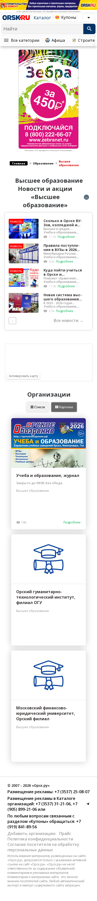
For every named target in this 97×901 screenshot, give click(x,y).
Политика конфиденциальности (40, 839)
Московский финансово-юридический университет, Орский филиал (45, 713)
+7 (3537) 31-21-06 (53, 804)
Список (39, 407)
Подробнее (66, 237)
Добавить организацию (31, 833)
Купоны (68, 17)
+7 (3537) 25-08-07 (71, 791)
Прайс (65, 833)
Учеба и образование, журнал (47, 475)
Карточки (65, 407)
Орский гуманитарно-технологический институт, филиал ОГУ (45, 597)
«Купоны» (38, 821)
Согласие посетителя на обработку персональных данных (43, 847)
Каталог (42, 18)
